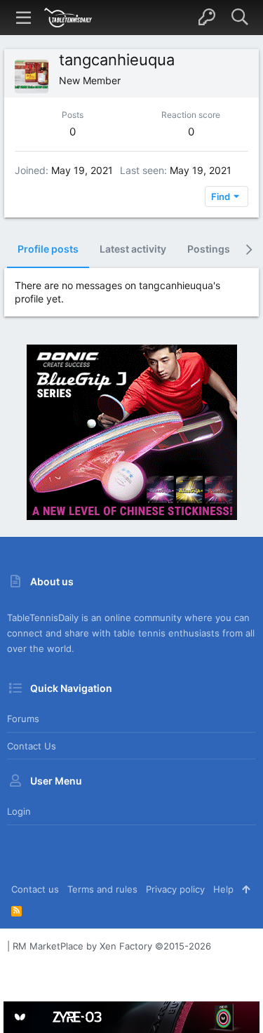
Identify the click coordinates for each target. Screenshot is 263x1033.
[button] (24, 17)
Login (19, 811)
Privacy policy (175, 889)
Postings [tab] (208, 249)
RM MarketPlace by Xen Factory (112, 946)
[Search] (239, 17)
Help (223, 889)
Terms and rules (102, 889)
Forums (23, 718)
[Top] (246, 889)
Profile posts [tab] (48, 249)
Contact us (31, 746)
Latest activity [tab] (133, 249)
